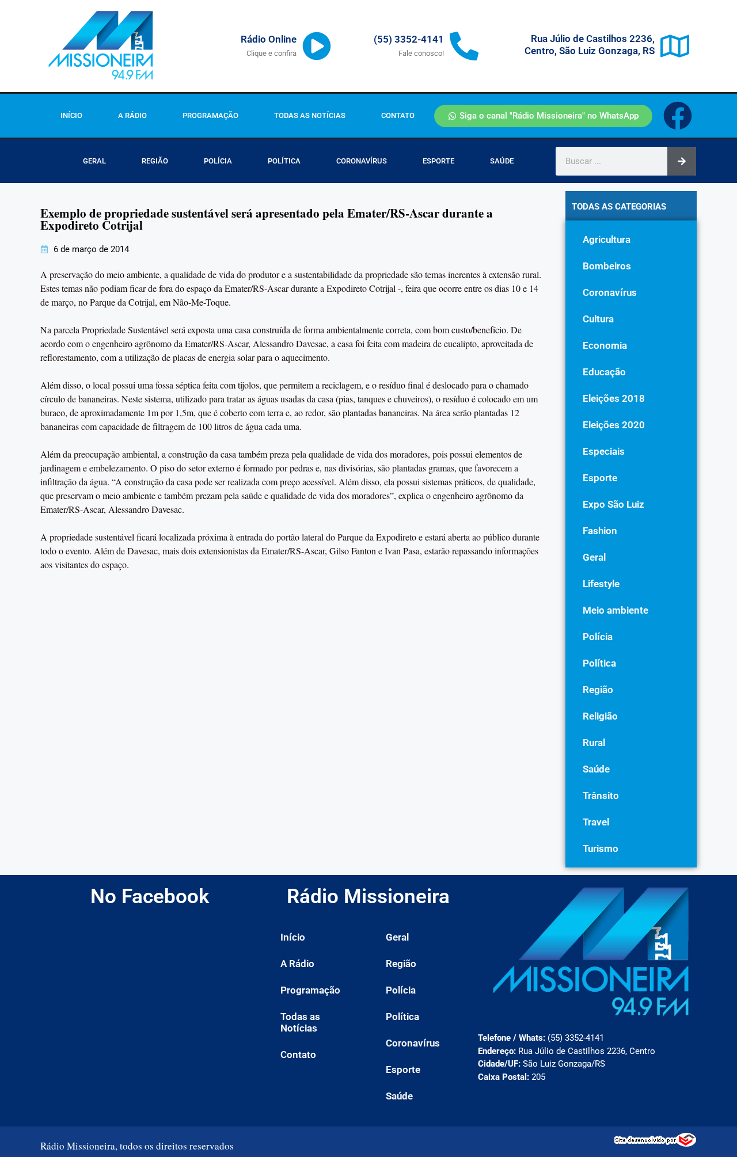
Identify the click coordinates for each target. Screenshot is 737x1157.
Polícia (218, 161)
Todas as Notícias (309, 115)
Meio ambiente (615, 610)
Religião (600, 716)
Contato (398, 115)
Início (71, 115)
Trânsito (601, 795)
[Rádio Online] (316, 46)
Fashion (600, 530)
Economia (605, 345)
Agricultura (606, 239)
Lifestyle (601, 583)
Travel (596, 822)
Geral (94, 161)
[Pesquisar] (681, 161)
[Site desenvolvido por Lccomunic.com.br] (655, 1143)
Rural (594, 742)
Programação (210, 115)
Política (284, 161)
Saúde (502, 161)
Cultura (598, 319)
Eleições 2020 (614, 425)
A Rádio (132, 115)
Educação (604, 372)
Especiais (604, 451)
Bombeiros (607, 266)
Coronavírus (361, 161)
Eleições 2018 (614, 398)
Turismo (600, 848)
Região (155, 161)
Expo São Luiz (613, 504)
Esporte (438, 161)
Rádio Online (269, 39)
